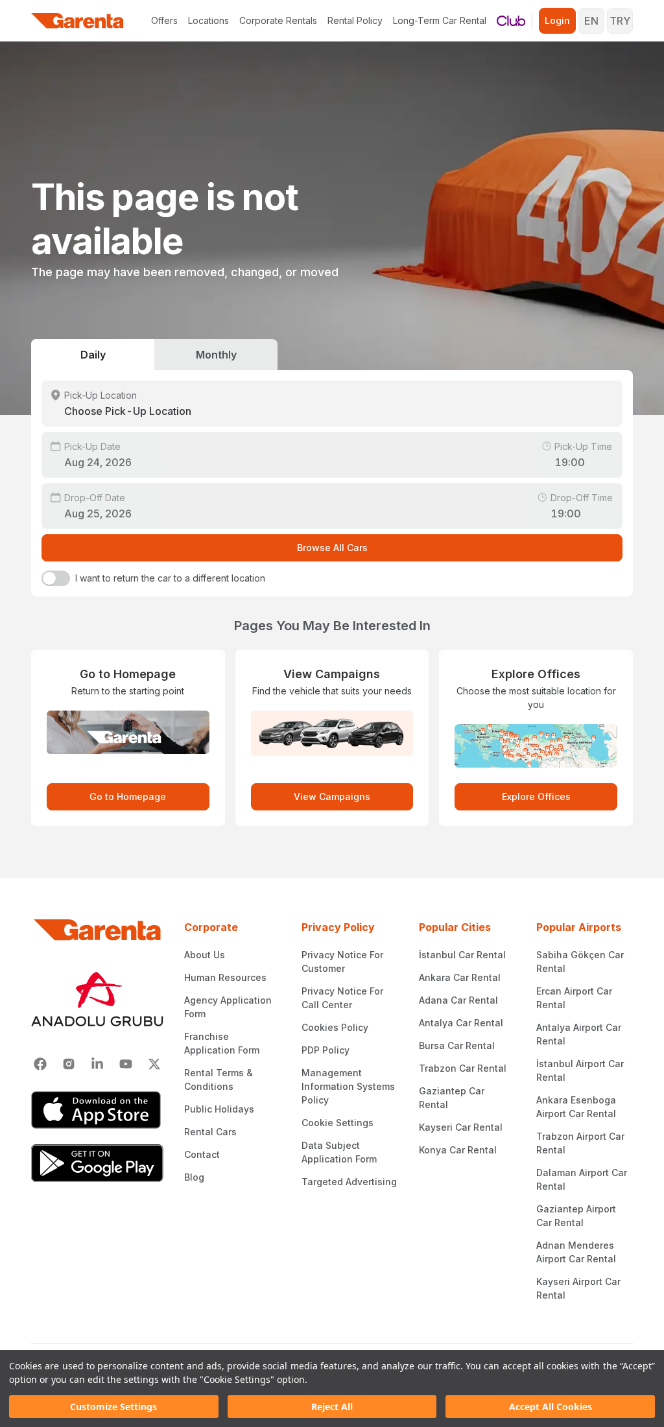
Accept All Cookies (550, 1406)
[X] (154, 1063)
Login (557, 20)
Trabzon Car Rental (462, 1068)
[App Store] (97, 1110)
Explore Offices (536, 796)
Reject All (332, 1406)
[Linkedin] (97, 1063)
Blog (194, 1177)
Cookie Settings (338, 1122)
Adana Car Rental (458, 1000)
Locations (208, 20)
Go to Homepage (127, 796)
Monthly (216, 354)
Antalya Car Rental (461, 1022)
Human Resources (225, 977)
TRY (620, 20)
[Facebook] (40, 1063)
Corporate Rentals (278, 20)
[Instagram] (68, 1063)
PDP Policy (326, 1050)
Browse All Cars (332, 547)
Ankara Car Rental (460, 977)
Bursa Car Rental (457, 1045)
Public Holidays (219, 1108)
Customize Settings (113, 1406)
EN (591, 20)
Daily (93, 354)
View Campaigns (332, 796)
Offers (164, 20)
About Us (204, 954)
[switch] (56, 578)
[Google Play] (97, 1163)
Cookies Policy (335, 1027)
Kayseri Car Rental (461, 1127)
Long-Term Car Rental (439, 20)
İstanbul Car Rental (462, 954)
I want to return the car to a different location (170, 578)
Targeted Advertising (349, 1181)
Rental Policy (355, 20)
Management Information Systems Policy (348, 1086)
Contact (202, 1154)
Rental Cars (210, 1131)
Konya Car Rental (458, 1149)
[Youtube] (125, 1063)
